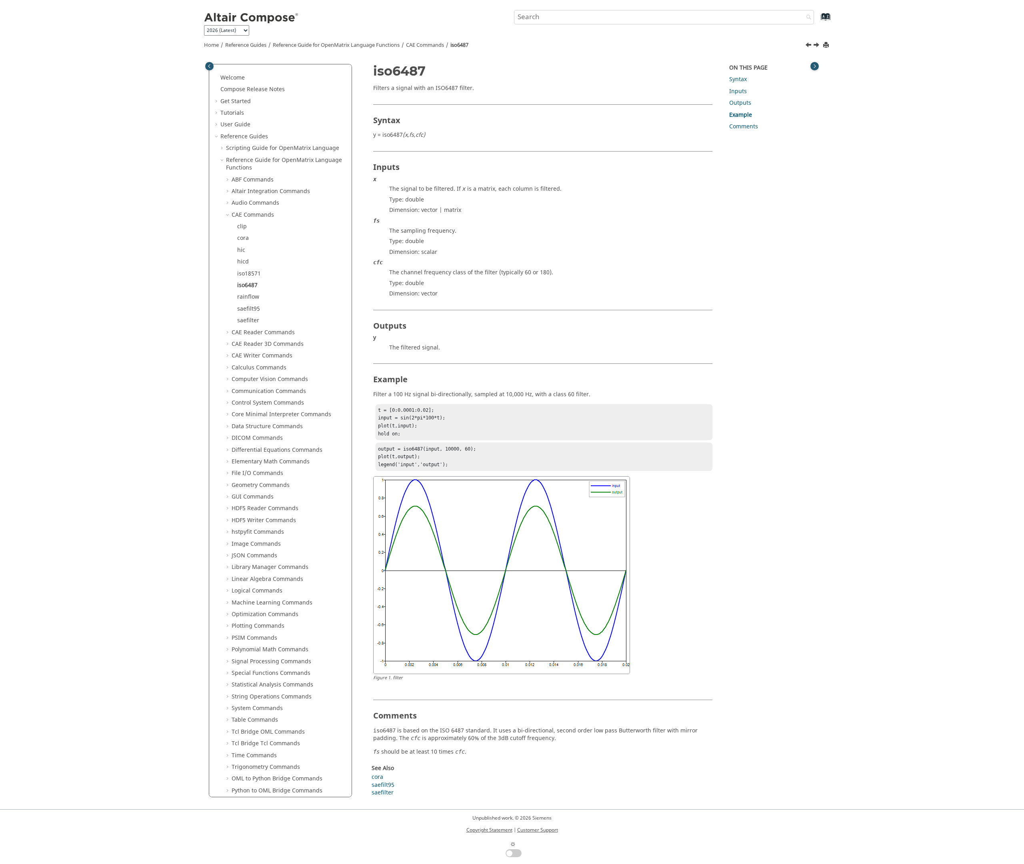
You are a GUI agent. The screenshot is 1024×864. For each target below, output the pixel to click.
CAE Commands (425, 45)
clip (242, 226)
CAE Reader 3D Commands (268, 344)
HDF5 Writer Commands (264, 520)
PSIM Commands (254, 638)
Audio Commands (255, 203)
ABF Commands (253, 180)
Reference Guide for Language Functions (336, 45)
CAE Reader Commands (263, 332)
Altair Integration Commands (271, 191)
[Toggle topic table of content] (814, 66)
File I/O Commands (257, 473)
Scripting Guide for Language (282, 148)
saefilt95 (248, 309)
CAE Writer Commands (262, 355)
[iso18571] (809, 46)
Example (740, 115)
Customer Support (537, 830)
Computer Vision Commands (270, 379)
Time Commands (254, 755)
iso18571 (249, 273)
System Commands (257, 708)
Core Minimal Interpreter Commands (281, 414)
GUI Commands (253, 497)
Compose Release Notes (252, 89)
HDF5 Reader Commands (265, 508)
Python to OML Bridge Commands (277, 790)
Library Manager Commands (270, 567)
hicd (243, 261)
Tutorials (232, 113)
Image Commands (256, 544)
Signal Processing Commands (271, 661)
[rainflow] (817, 46)
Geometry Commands (261, 485)
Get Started (235, 101)
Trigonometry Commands (266, 767)
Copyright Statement (489, 830)
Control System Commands (268, 403)
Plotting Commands (258, 626)
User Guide (235, 124)
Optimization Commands (265, 614)
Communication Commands (269, 391)
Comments (743, 126)
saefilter (248, 320)
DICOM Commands (257, 438)
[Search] (807, 18)
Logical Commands (257, 591)
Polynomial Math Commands (270, 649)
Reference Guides (245, 45)
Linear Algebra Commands (267, 579)
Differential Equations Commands (277, 450)
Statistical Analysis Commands (272, 684)
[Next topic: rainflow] (817, 46)
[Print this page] (827, 45)
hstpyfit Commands (258, 532)
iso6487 (459, 45)
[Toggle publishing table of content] (209, 66)
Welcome (232, 78)
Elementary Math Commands (271, 461)
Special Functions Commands (271, 673)
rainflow (248, 297)
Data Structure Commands (267, 426)
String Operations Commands (272, 696)
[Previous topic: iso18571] (809, 46)
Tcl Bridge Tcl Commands (266, 743)
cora (243, 238)
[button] (217, 78)
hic (241, 250)
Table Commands (255, 720)
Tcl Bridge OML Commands (268, 732)
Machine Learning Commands (272, 603)
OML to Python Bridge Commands (277, 778)
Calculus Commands (259, 367)
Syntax (738, 79)
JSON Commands (254, 555)
